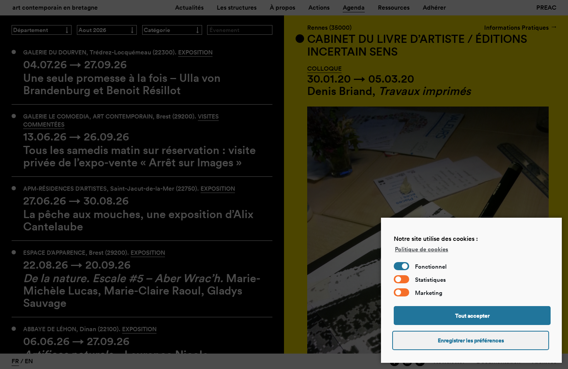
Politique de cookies (421, 249)
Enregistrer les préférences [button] (471, 340)
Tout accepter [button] (472, 316)
